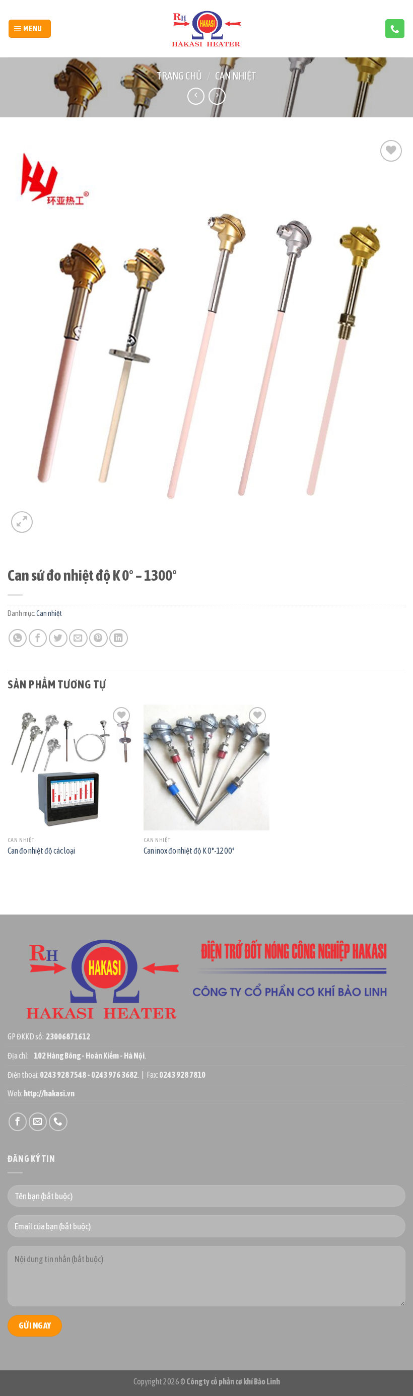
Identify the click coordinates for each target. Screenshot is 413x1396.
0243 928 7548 (63, 1074)
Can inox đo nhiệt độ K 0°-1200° (189, 850)
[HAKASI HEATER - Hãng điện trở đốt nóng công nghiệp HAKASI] (206, 29)
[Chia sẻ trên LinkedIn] (118, 638)
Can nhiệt (235, 76)
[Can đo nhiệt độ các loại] (70, 767)
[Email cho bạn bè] (78, 638)
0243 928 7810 (182, 1074)
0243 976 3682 (114, 1074)
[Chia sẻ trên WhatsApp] (18, 638)
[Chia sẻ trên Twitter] (58, 638)
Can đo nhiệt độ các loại (41, 850)
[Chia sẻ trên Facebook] (38, 638)
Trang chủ (179, 76)
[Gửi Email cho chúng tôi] (38, 1121)
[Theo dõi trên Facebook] (18, 1121)
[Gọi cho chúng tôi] (394, 28)
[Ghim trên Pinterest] (98, 638)
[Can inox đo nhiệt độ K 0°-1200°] (206, 767)
